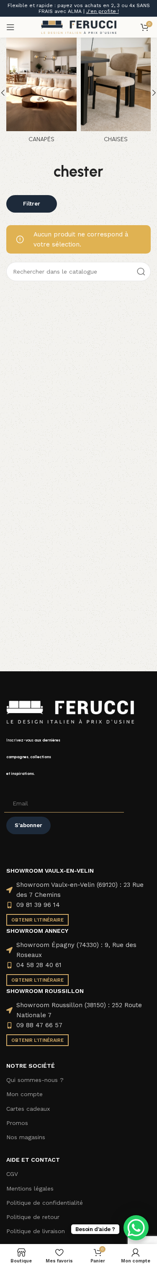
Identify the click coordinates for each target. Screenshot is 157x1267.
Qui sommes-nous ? (35, 1080)
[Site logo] (78, 26)
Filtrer (31, 204)
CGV (12, 1174)
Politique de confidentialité (44, 1202)
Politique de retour (32, 1217)
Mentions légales (30, 1188)
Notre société (30, 1065)
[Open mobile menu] (10, 27)
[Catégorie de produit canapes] (41, 93)
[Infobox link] (78, 757)
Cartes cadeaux (28, 1108)
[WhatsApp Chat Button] (136, 1227)
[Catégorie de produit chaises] (116, 93)
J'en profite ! (102, 11)
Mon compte (24, 1094)
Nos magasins (25, 1137)
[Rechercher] (141, 271)
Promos (17, 1123)
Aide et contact (33, 1159)
